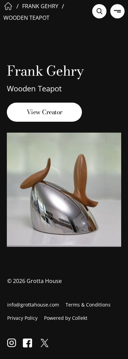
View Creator (44, 112)
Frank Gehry (40, 6)
